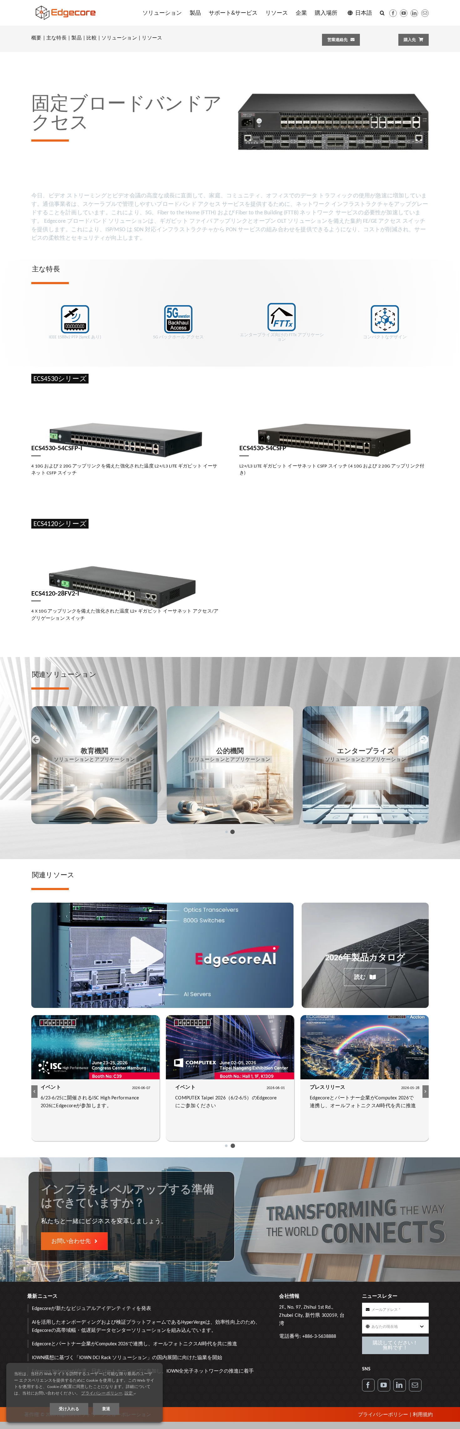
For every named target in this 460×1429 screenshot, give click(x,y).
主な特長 (56, 38)
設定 (129, 1393)
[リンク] (399, 1385)
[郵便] (425, 13)
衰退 (106, 1408)
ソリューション (119, 38)
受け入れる (69, 1408)
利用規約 (423, 1414)
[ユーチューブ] (403, 13)
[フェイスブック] (393, 13)
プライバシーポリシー (383, 1414)
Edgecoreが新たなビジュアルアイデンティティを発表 (91, 1308)
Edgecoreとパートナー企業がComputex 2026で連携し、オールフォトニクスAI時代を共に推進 (134, 1344)
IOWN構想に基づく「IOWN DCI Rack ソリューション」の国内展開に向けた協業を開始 (127, 1357)
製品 (76, 38)
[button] (382, 12)
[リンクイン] (414, 13)
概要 (36, 38)
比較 (91, 38)
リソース (152, 38)
